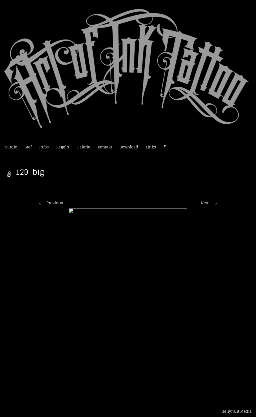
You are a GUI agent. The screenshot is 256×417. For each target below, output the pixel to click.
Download (129, 147)
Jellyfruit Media (237, 411)
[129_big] (128, 298)
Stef (28, 147)
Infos (44, 147)
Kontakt (105, 147)
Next (209, 202)
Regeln (62, 147)
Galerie (83, 147)
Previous (50, 202)
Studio (11, 147)
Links (151, 147)
